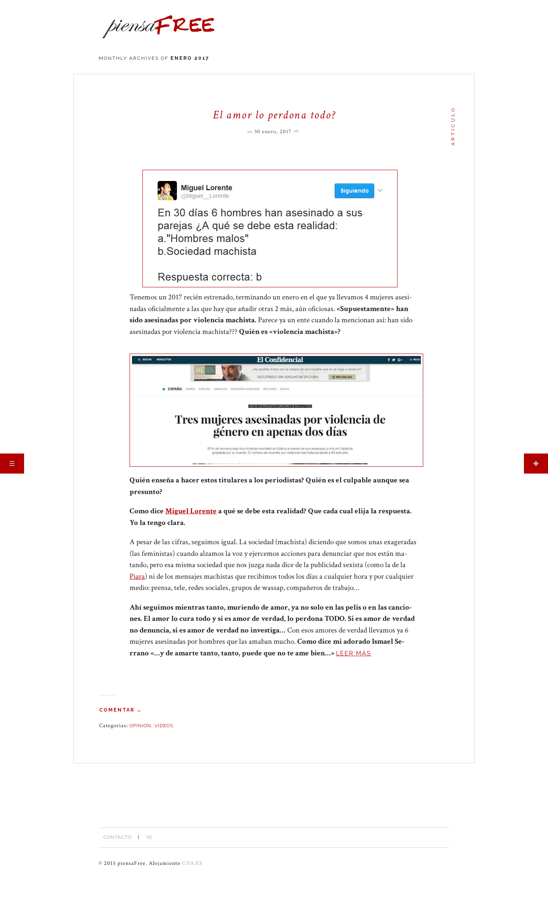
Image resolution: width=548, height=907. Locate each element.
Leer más (353, 653)
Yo (149, 837)
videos (163, 725)
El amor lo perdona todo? (274, 114)
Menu (12, 464)
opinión (140, 725)
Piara (137, 576)
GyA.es (192, 863)
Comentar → (120, 710)
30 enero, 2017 (273, 131)
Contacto (118, 837)
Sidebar (536, 464)
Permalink (297, 130)
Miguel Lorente (191, 511)
